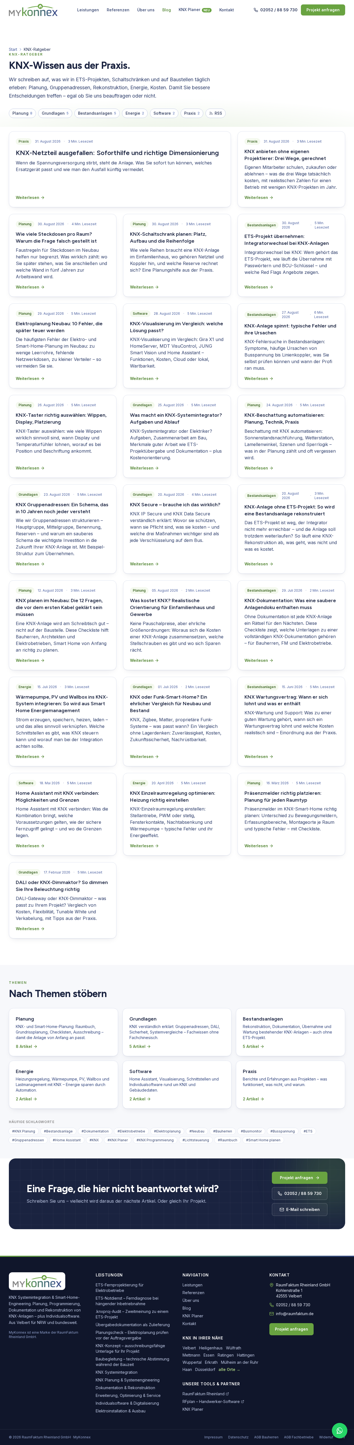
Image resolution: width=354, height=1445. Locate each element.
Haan (187, 1369)
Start (13, 49)
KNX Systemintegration (116, 1372)
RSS (218, 113)
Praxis (192, 113)
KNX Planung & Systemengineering (128, 1380)
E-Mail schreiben (303, 1209)
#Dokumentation (95, 1131)
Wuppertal (192, 1362)
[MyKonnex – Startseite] (33, 10)
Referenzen (118, 9)
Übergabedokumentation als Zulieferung (133, 1324)
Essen (209, 1355)
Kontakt (226, 9)
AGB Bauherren (266, 1437)
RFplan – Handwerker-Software (211, 1401)
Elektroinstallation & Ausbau (120, 1411)
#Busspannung (282, 1131)
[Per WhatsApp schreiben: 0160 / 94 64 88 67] (339, 1430)
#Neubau (196, 1131)
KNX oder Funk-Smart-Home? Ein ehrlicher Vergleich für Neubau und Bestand (170, 704)
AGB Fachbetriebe (299, 1437)
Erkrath (211, 1362)
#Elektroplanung (167, 1131)
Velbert (189, 1348)
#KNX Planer (118, 1140)
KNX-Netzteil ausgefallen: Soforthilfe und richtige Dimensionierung (117, 153)
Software (164, 113)
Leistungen (88, 9)
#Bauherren (222, 1131)
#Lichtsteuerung (196, 1140)
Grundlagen (55, 113)
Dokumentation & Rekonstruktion (125, 1387)
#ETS (308, 1131)
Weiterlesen (27, 197)
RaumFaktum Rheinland (204, 1393)
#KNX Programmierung (155, 1140)
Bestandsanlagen (97, 113)
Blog (166, 9)
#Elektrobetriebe (131, 1131)
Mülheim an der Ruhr (239, 1362)
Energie (135, 113)
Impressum (213, 1437)
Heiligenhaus (211, 1348)
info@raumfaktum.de (295, 1313)
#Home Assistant (67, 1140)
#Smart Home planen (263, 1140)
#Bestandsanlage (58, 1131)
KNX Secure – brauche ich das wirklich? (175, 505)
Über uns (146, 9)
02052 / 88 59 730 (279, 9)
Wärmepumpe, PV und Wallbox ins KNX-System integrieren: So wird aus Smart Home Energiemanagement (62, 704)
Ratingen (226, 1355)
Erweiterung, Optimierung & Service (128, 1395)
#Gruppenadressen (28, 1140)
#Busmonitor (251, 1131)
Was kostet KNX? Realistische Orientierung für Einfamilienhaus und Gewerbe (172, 607)
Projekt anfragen (323, 9)
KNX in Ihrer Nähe (203, 1338)
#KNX (94, 1140)
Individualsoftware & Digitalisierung (127, 1403)
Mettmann (191, 1355)
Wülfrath (233, 1348)
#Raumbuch (227, 1140)
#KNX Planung (23, 1131)
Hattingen (245, 1355)
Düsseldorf (205, 1369)
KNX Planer (194, 9)
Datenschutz (238, 1437)
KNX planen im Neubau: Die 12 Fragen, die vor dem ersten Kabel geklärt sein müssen (59, 607)
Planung (22, 113)
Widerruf (326, 1437)
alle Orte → (229, 1369)
